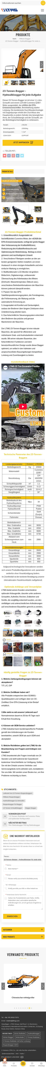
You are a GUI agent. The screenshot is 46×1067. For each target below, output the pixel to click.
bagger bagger (30, 808)
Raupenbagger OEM (10, 1045)
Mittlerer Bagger (24, 39)
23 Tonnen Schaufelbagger (12, 808)
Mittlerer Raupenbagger (11, 797)
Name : (9, 865)
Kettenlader (20, 1037)
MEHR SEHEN (21, 1001)
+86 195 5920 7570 (11, 1017)
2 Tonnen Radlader (33, 1037)
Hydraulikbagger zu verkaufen (13, 801)
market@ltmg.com (12, 1021)
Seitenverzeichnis (8, 1054)
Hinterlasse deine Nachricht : (16, 895)
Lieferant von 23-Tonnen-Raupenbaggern (17, 793)
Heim (14, 39)
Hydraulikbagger (34, 1033)
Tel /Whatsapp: (11, 885)
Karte (22, 1054)
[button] (41, 64)
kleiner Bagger (8, 1037)
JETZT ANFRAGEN (21, 142)
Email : (8, 875)
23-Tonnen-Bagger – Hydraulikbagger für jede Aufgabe (23, 859)
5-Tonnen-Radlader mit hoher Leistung (16, 1041)
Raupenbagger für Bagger (12, 804)
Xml (17, 1054)
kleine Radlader (19, 1033)
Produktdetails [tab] (7, 171)
